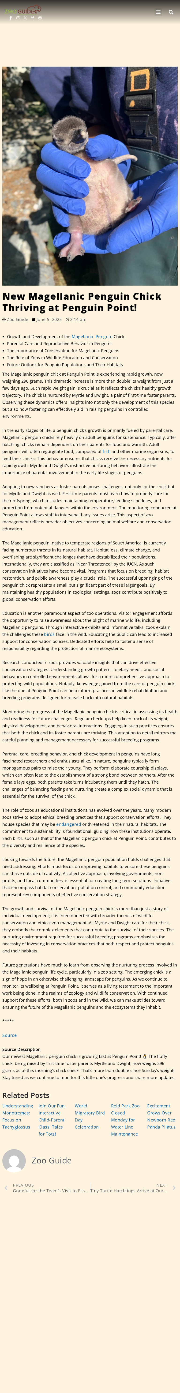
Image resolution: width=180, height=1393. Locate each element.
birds (49, 634)
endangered (68, 824)
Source (9, 1035)
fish (106, 451)
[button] (158, 12)
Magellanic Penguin (92, 336)
